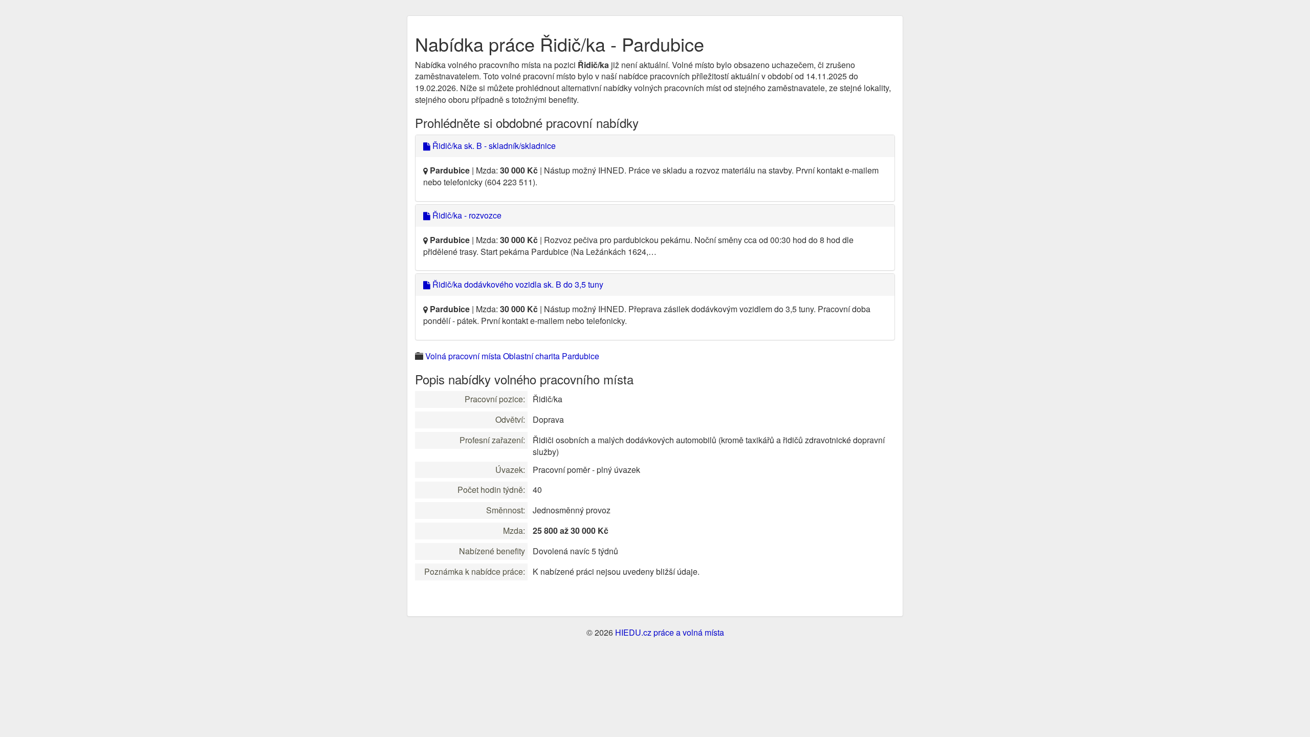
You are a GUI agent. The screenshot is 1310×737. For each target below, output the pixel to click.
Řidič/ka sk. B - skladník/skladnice (493, 145)
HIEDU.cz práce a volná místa (669, 632)
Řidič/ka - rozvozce (465, 215)
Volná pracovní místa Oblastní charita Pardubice (512, 356)
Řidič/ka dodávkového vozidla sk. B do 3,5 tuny (516, 284)
